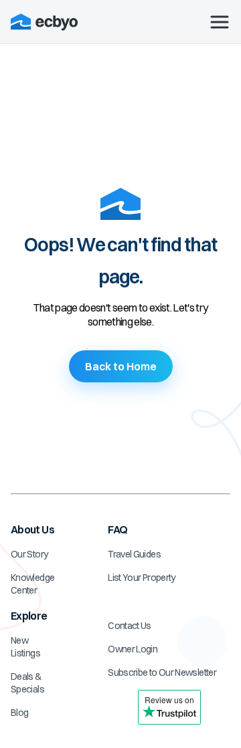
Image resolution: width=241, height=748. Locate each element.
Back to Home (121, 366)
